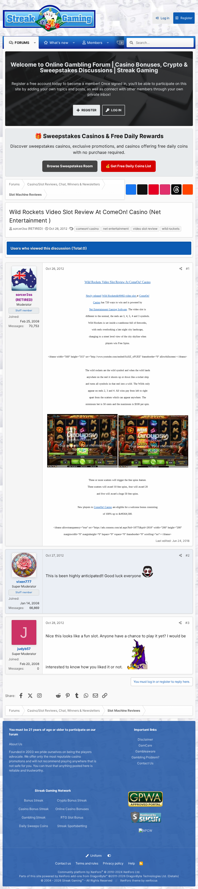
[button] (35, 42)
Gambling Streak (34, 817)
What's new (59, 43)
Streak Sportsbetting (72, 826)
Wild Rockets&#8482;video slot (119, 295)
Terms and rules (87, 863)
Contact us (63, 863)
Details (173, 876)
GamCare (145, 745)
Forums (22, 43)
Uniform (95, 856)
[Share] (181, 269)
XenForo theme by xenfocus (139, 880)
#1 (187, 269)
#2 (187, 555)
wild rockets (170, 229)
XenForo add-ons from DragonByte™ (83, 876)
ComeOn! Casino (103, 507)
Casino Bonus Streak (34, 809)
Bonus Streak (33, 800)
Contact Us (145, 763)
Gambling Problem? (145, 757)
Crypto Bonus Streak (72, 800)
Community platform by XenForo (99, 872)
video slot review (145, 229)
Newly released (93, 295)
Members (94, 43)
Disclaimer (145, 739)
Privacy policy (113, 863)
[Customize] (109, 856)
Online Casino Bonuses (72, 809)
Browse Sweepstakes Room (70, 166)
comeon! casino (87, 229)
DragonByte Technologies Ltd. (146, 876)
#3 (187, 623)
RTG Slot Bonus (72, 817)
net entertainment (116, 229)
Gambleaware (145, 751)
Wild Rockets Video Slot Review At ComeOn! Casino (118, 282)
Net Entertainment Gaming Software (108, 309)
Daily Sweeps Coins (33, 826)
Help (131, 863)
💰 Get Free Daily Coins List (128, 166)
